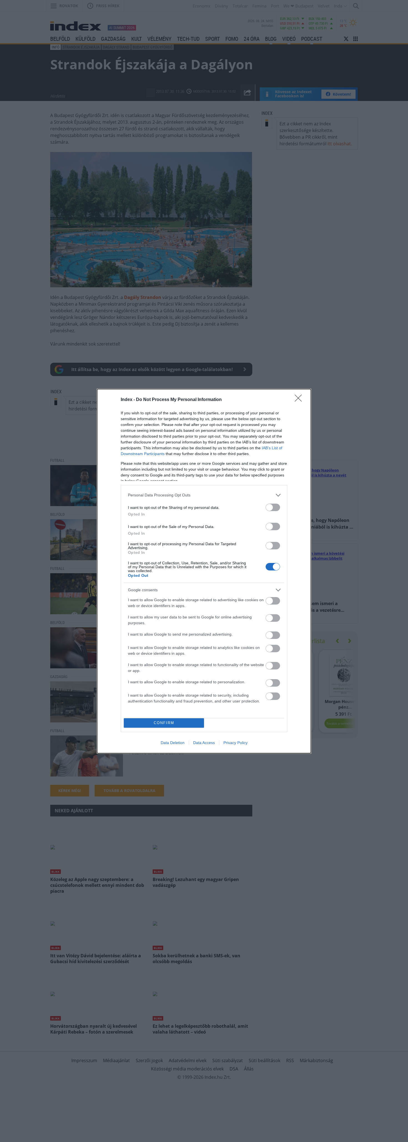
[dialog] (204, 571)
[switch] (273, 507)
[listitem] (204, 495)
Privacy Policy (235, 742)
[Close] (300, 400)
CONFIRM (164, 723)
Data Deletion (173, 742)
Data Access (204, 742)
